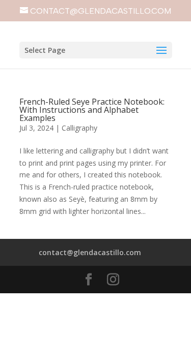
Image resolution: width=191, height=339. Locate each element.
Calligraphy (79, 128)
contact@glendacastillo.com (90, 252)
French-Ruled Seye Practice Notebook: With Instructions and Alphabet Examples (92, 110)
